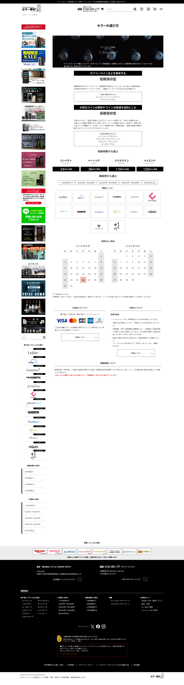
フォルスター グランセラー (108, 141)
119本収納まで (30, 484)
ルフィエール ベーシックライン (108, 97)
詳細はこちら (80, 337)
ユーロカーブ (106, 144)
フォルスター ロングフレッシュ (108, 139)
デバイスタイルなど (108, 99)
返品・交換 (146, 604)
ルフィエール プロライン (108, 136)
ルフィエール (27, 600)
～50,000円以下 (30, 505)
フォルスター (27, 604)
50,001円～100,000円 (32, 512)
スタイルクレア (27, 616)
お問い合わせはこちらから (131, 579)
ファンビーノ (42, 613)
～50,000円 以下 (66, 182)
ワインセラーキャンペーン (120, 600)
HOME (24, 15)
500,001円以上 (30, 530)
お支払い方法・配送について (152, 600)
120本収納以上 (30, 490)
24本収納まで (29, 472)
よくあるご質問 (147, 607)
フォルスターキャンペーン (120, 604)
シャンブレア (42, 610)
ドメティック (27, 610)
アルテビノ (26, 613)
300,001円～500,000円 (32, 524)
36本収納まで (29, 478)
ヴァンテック (42, 604)
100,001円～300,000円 (32, 518)
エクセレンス (42, 607)
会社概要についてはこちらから (64, 579)
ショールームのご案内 (149, 610)
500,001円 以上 (150, 182)
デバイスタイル (43, 600)
